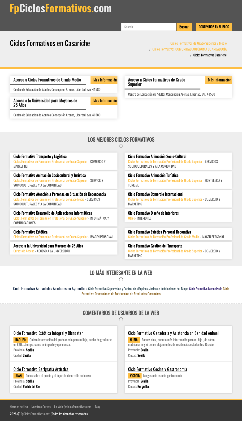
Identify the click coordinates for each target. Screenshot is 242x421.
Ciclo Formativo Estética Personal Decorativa (159, 232)
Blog (97, 406)
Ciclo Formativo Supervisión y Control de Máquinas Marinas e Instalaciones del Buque (138, 288)
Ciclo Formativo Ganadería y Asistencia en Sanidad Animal (173, 333)
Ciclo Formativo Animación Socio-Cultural (157, 156)
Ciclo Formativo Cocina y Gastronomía (157, 369)
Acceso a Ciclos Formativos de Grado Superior (156, 82)
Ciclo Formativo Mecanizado (205, 288)
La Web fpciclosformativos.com (72, 406)
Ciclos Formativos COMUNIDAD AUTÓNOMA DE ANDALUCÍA (189, 48)
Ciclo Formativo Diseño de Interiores (153, 213)
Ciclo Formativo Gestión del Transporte (155, 246)
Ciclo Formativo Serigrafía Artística (41, 369)
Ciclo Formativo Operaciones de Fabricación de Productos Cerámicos (155, 291)
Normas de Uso (19, 406)
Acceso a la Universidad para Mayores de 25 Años (45, 102)
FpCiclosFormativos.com (35, 413)
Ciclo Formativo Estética (30, 232)
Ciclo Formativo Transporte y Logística (40, 156)
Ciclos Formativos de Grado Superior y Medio (198, 43)
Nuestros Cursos (41, 406)
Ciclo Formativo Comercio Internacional (155, 194)
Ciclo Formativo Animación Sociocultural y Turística (49, 175)
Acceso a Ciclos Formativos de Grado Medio (47, 80)
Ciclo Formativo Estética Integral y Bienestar (48, 333)
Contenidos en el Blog (214, 26)
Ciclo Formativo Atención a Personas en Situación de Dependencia (59, 194)
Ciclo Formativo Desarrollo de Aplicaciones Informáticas (52, 213)
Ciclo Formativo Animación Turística (153, 175)
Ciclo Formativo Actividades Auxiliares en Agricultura (50, 288)
